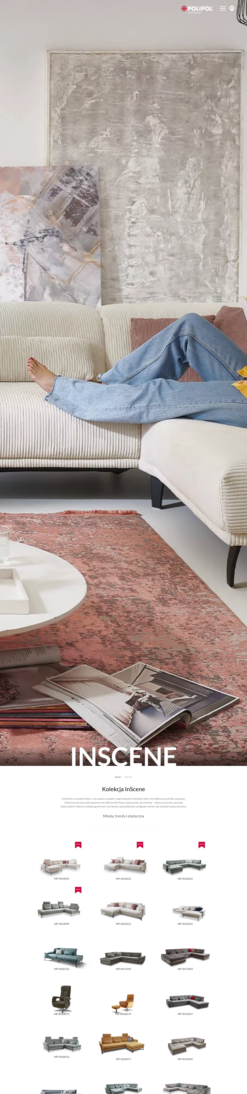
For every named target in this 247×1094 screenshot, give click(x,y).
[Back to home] (197, 9)
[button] (223, 9)
